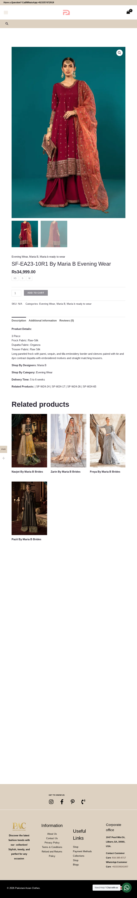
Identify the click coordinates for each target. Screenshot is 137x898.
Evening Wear (20, 256)
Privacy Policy (52, 842)
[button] (7, 23)
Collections (78, 856)
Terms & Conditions (52, 847)
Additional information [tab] (43, 320)
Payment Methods (82, 851)
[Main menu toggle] (5, 12)
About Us (52, 834)
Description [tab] (19, 320)
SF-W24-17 (58, 386)
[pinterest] (72, 801)
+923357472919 (46, 2)
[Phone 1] (83, 801)
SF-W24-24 (43, 386)
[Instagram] (51, 801)
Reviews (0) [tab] (66, 320)
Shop (75, 847)
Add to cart (35, 293)
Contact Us (52, 838)
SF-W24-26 (74, 386)
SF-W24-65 (89, 386)
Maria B (33, 256)
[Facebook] (61, 801)
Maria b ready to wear (52, 256)
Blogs (76, 864)
